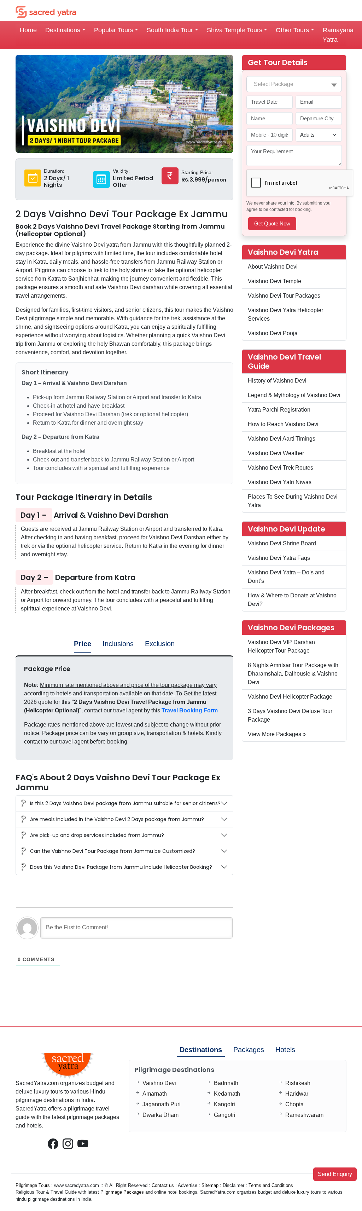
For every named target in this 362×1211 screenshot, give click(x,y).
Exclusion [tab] (160, 644)
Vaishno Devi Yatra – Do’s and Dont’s (286, 576)
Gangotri (224, 1115)
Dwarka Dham (160, 1115)
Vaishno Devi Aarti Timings (281, 439)
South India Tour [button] (170, 30)
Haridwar (296, 1094)
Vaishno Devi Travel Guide (284, 361)
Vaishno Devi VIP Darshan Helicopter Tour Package (281, 646)
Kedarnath (227, 1094)
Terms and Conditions (271, 1185)
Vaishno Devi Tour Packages (284, 296)
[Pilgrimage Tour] (46, 11)
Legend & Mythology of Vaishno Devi (294, 395)
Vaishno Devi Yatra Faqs (279, 558)
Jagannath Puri (161, 1104)
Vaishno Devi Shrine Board (282, 543)
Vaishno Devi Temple (274, 281)
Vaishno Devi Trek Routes (280, 468)
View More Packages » (277, 734)
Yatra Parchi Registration (279, 410)
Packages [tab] (248, 1050)
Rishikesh (297, 1083)
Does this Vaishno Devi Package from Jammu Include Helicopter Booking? (121, 867)
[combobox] (294, 84)
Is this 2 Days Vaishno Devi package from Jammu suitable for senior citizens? (125, 803)
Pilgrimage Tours (33, 1185)
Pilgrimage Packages (122, 1192)
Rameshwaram (304, 1115)
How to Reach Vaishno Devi (283, 424)
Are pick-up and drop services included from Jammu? (97, 835)
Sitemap (210, 1185)
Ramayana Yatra (338, 35)
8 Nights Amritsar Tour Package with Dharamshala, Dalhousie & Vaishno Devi (293, 673)
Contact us (163, 1185)
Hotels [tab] (285, 1050)
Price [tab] (82, 644)
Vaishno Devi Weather (276, 453)
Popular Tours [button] (113, 30)
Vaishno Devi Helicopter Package (290, 697)
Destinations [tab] (201, 1050)
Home (28, 30)
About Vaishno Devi (273, 267)
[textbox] (294, 84)
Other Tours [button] (292, 30)
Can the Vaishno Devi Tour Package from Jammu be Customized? (112, 851)
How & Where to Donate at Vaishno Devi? (292, 599)
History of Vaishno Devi (277, 381)
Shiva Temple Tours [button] (234, 30)
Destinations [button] (62, 30)
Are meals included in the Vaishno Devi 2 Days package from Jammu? (117, 819)
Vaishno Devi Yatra (283, 252)
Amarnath (154, 1094)
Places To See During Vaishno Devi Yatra (293, 501)
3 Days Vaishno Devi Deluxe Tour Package (290, 715)
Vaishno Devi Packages (291, 627)
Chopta (294, 1104)
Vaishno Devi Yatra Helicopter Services (285, 314)
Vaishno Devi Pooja (273, 333)
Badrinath (226, 1083)
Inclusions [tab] (118, 644)
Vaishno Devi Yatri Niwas (279, 482)
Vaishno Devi (159, 1083)
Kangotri (224, 1104)
